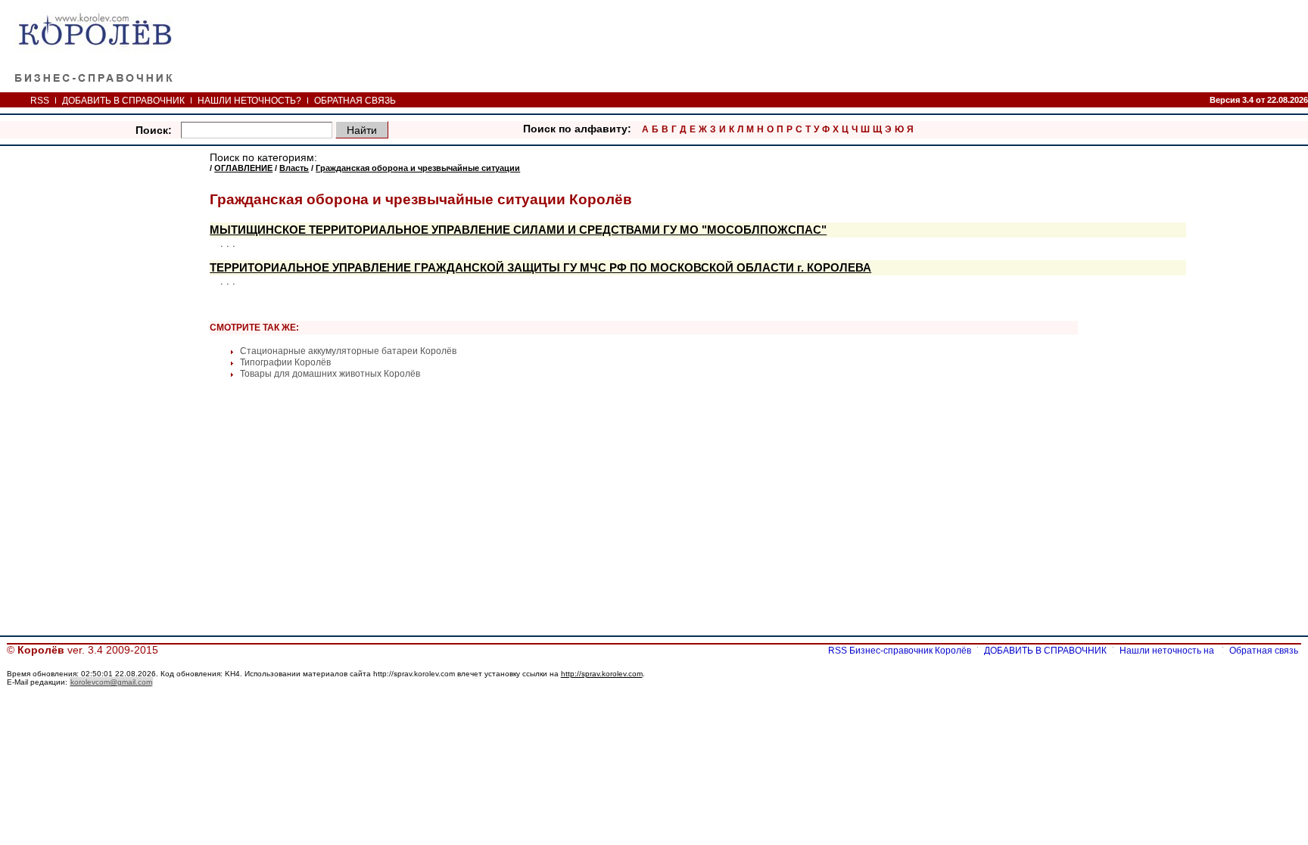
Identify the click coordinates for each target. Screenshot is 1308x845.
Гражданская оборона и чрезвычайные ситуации (418, 167)
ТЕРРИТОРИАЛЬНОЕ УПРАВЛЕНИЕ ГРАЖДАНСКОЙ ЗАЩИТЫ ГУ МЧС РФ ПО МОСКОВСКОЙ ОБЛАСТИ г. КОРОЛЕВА (540, 268)
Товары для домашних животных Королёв (330, 373)
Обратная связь (1263, 650)
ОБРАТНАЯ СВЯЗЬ (355, 100)
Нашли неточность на (1168, 650)
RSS (39, 100)
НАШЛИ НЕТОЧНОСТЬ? (249, 100)
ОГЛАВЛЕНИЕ (243, 167)
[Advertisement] (107, 380)
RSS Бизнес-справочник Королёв (899, 650)
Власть (294, 167)
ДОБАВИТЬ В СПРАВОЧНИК (123, 100)
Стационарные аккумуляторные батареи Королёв (348, 351)
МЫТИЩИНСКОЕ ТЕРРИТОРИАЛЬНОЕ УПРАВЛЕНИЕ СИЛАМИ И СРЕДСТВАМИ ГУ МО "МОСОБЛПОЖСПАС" (518, 230)
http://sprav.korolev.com (602, 673)
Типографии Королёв (285, 362)
